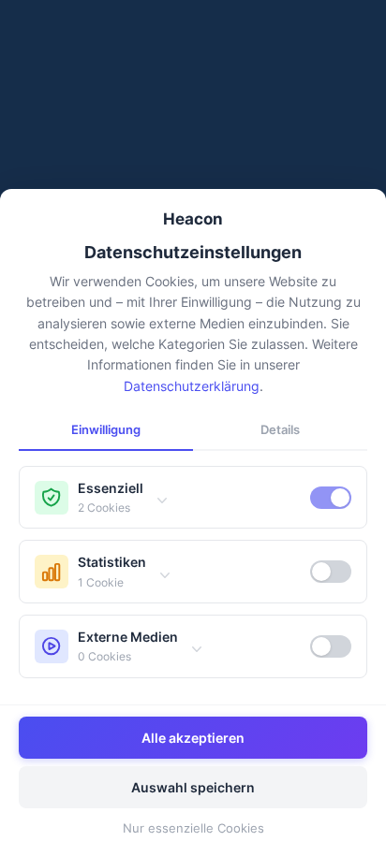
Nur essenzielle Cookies (193, 827)
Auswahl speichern (193, 787)
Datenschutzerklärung (192, 386)
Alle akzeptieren (193, 738)
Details (280, 429)
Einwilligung (106, 429)
